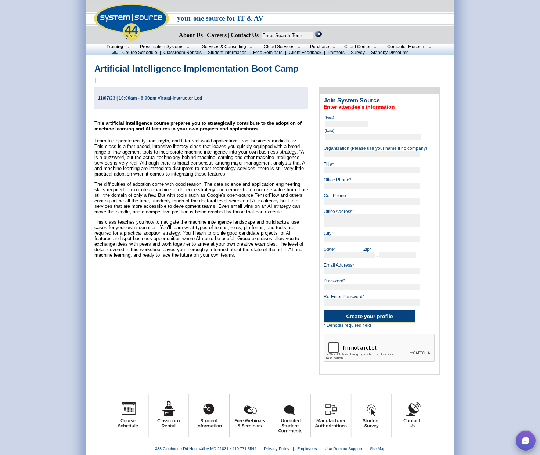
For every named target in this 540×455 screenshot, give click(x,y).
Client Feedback (305, 52)
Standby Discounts (389, 52)
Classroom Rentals (182, 52)
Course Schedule (139, 52)
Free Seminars (267, 52)
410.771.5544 (244, 449)
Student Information (227, 52)
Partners (336, 52)
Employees (307, 449)
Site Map (377, 449)
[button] (525, 440)
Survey (358, 52)
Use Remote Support (343, 449)
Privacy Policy (277, 449)
